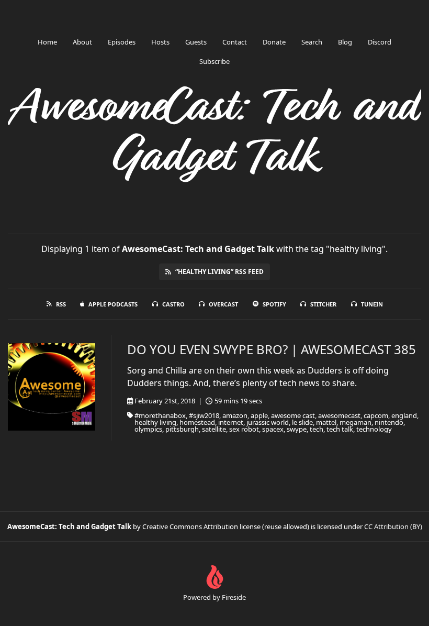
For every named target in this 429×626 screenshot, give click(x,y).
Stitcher (323, 304)
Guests (196, 42)
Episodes (122, 42)
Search (311, 42)
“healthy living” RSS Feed (219, 271)
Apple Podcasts (113, 304)
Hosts (160, 42)
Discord (379, 42)
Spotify (274, 304)
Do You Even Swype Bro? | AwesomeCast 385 (271, 349)
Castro (173, 304)
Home (47, 42)
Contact (234, 42)
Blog (345, 42)
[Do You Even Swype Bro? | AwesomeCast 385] (51, 387)
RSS (61, 304)
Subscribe (214, 61)
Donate (274, 42)
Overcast (223, 304)
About (82, 42)
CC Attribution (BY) (393, 526)
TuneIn (372, 304)
